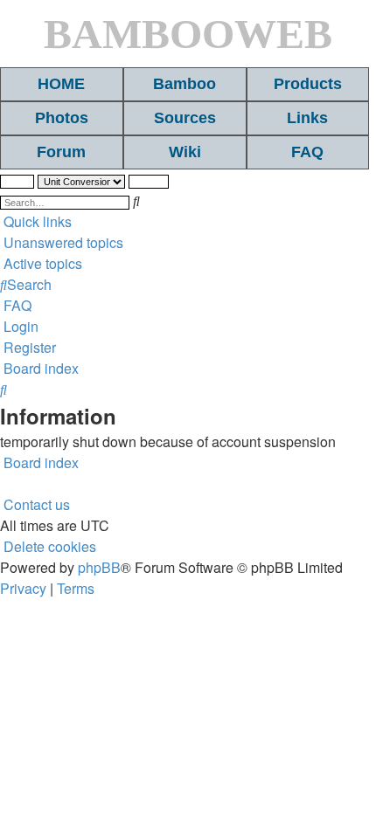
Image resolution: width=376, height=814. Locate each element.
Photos (61, 118)
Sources (185, 118)
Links (307, 118)
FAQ (307, 152)
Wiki (185, 152)
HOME (61, 84)
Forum (61, 152)
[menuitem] (61, 242)
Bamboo (184, 84)
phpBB (99, 567)
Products (308, 84)
